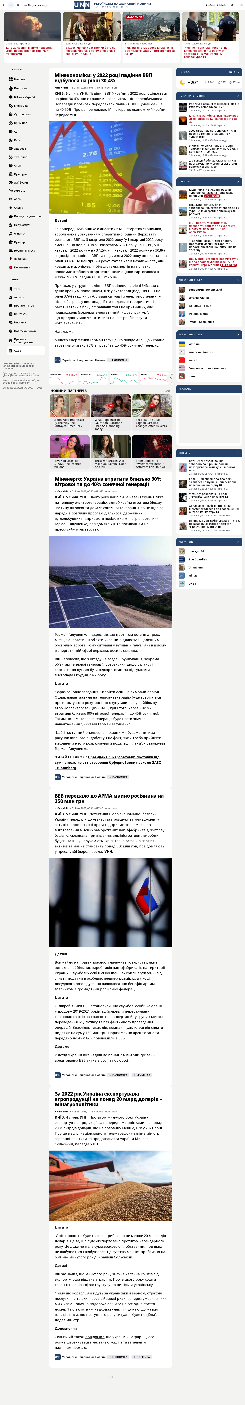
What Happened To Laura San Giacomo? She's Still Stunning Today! (108, 424)
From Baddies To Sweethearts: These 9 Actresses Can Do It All (151, 464)
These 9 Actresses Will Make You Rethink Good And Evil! (110, 464)
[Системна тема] (11, 5)
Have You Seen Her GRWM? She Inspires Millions (67, 464)
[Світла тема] (3, 5)
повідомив (94, 1336)
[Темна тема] (18, 5)
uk (233, 5)
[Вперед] (239, 37)
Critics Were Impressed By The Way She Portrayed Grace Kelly (69, 423)
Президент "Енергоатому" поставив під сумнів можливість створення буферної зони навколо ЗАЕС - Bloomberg (108, 762)
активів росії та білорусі (107, 1060)
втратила (63, 345)
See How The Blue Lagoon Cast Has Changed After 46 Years (151, 423)
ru (241, 5)
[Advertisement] (209, 419)
